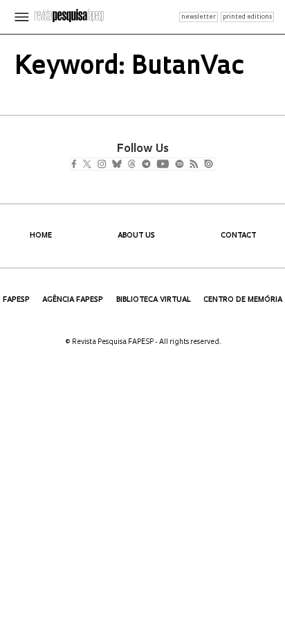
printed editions (247, 17)
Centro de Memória (242, 300)
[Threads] (152, 165)
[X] (92, 165)
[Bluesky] (131, 165)
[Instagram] (111, 165)
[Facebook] (77, 165)
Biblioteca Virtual (153, 300)
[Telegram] (171, 165)
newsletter (198, 17)
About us (136, 236)
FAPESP (16, 300)
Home (41, 236)
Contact (238, 236)
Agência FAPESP (72, 300)
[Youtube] (193, 165)
